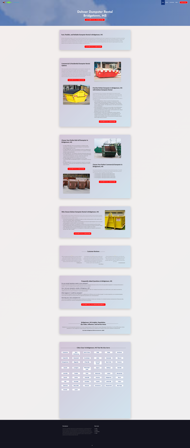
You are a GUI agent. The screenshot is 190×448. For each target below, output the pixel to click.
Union (97, 358)
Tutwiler (76, 373)
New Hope (119, 385)
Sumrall (65, 367)
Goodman (87, 381)
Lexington (76, 367)
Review (167, 2)
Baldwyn (109, 367)
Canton (76, 377)
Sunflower (119, 352)
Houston (98, 377)
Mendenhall (119, 373)
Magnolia (76, 362)
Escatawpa (87, 358)
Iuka (65, 381)
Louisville (65, 373)
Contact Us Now (183, 2)
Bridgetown (108, 377)
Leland (108, 373)
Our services (97, 431)
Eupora (98, 367)
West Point (108, 362)
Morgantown (65, 362)
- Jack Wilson (100, 264)
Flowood (87, 385)
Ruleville (119, 367)
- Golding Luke (79, 262)
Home (163, 2)
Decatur (65, 389)
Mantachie (97, 373)
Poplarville (65, 358)
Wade (108, 352)
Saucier (65, 377)
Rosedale (76, 381)
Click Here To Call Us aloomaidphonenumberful (93, 304)
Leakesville (108, 381)
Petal (87, 373)
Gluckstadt (76, 358)
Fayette (98, 381)
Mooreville (76, 385)
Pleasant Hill (109, 385)
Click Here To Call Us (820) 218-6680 (93, 46)
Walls (97, 352)
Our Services (172, 2)
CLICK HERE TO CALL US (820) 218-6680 (94, 19)
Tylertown (65, 385)
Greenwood (98, 385)
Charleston (65, 352)
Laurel (76, 389)
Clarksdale (108, 358)
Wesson (119, 358)
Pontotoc (119, 362)
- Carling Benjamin (121, 262)
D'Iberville (87, 362)
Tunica (119, 381)
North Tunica (87, 352)
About (177, 2)
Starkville (87, 377)
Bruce (119, 377)
